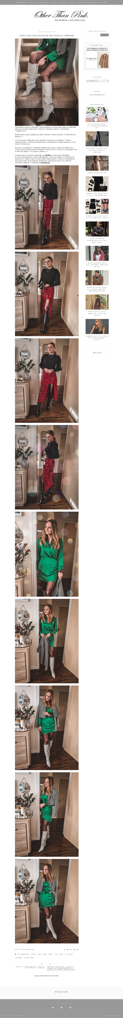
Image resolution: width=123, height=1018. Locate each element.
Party (51, 954)
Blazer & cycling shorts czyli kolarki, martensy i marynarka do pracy (97, 289)
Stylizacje (34, 2)
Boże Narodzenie (23, 954)
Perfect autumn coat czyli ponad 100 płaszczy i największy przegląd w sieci (97, 49)
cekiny (33, 954)
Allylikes (48, 155)
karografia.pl (116, 1015)
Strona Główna (21, 2)
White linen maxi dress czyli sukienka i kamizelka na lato (97, 265)
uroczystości (29, 957)
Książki (71, 2)
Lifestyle (62, 2)
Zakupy (54, 2)
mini (39, 954)
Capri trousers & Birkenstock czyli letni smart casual (97, 240)
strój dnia (59, 954)
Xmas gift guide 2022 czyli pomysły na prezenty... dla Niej (30, 967)
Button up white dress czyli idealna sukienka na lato (97, 126)
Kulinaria (80, 2)
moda (45, 954)
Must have (44, 2)
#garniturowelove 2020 (97, 172)
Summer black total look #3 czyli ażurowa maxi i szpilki (97, 338)
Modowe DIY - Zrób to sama (97, 2)
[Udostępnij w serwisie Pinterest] (77, 950)
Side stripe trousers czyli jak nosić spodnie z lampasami (97, 150)
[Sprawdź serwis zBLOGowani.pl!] (97, 352)
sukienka (18, 957)
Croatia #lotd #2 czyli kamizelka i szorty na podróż (97, 313)
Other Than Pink (20, 1015)
